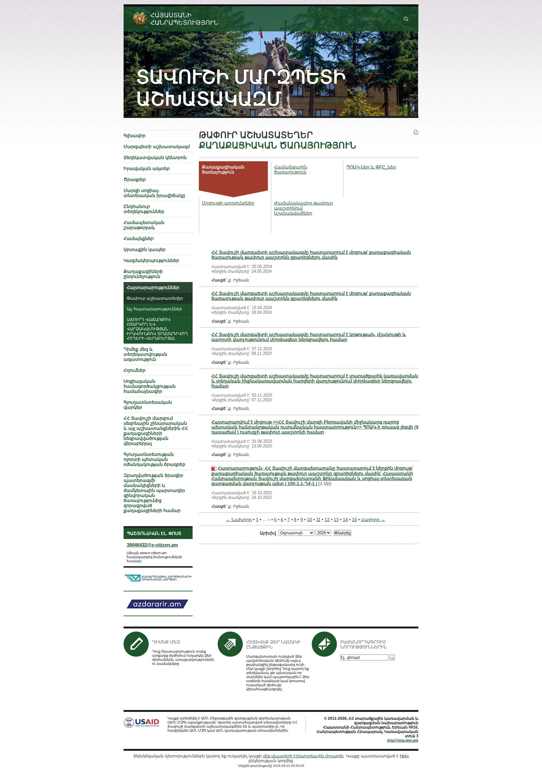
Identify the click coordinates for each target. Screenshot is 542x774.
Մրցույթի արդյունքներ (228, 203)
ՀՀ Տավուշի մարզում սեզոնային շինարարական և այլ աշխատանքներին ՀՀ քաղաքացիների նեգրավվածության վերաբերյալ (156, 431)
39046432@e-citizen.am (152, 544)
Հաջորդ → (373, 519)
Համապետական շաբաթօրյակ (144, 225)
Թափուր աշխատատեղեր (155, 298)
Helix (404, 756)
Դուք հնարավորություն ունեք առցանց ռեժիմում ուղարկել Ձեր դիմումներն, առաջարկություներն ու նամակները (183, 657)
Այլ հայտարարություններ (154, 309)
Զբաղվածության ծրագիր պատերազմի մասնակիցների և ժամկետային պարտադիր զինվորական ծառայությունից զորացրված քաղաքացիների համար (154, 493)
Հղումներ (135, 370)
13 (336, 519)
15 (354, 519)
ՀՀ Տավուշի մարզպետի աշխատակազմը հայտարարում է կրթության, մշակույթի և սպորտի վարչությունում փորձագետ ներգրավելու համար (308, 337)
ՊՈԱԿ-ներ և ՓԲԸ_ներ (371, 166)
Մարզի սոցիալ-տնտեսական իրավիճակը (154, 193)
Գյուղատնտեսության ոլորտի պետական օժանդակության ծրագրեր (154, 459)
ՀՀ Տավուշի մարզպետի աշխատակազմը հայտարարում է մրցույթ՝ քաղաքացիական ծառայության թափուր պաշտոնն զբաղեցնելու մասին (311, 255)
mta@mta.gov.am (402, 740)
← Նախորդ (239, 519)
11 (318, 519)
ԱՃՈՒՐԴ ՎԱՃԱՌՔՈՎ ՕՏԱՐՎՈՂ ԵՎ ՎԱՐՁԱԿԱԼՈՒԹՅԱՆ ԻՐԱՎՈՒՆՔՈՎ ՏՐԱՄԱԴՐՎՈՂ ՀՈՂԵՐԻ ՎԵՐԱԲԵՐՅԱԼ (157, 329)
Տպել (415, 132)
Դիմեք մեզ (166, 641)
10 (309, 519)
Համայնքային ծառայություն (290, 169)
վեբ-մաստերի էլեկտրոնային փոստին (303, 756)
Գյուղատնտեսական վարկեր (148, 405)
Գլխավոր (135, 135)
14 (345, 519)
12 (327, 519)
